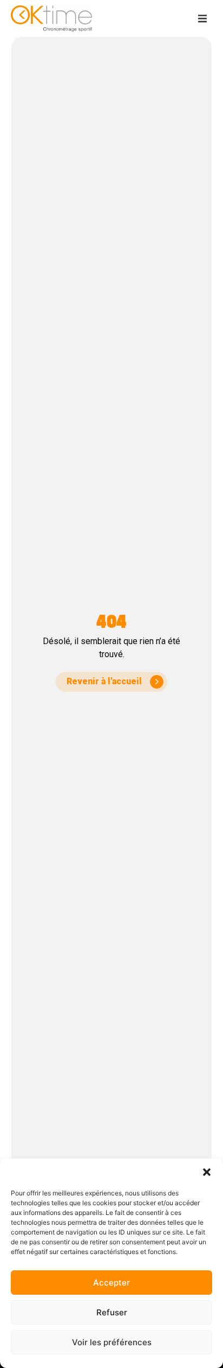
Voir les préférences (112, 1342)
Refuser (111, 1312)
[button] (206, 1172)
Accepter (111, 1282)
